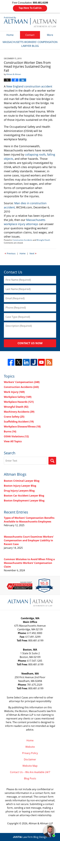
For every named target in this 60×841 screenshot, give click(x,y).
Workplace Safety (17, 397)
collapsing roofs (35, 154)
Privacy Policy (30, 753)
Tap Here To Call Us (30, 8)
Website (30, 746)
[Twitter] (18, 362)
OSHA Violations (16, 436)
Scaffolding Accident (19, 421)
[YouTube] (41, 362)
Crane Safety (14, 416)
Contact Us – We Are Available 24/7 (30, 772)
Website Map (30, 765)
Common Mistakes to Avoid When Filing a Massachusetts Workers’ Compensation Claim (29, 563)
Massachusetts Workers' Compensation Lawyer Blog (30, 22)
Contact (29, 35)
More (50, 35)
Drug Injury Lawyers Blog (19, 490)
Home (10, 35)
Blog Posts (30, 778)
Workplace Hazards (19, 402)
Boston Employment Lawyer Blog (24, 500)
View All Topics (13, 441)
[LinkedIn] (26, 362)
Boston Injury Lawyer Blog (20, 485)
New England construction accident (29, 86)
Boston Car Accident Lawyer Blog (24, 495)
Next (33, 253)
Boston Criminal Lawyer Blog (21, 480)
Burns (10, 431)
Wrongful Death (43, 240)
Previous (10, 253)
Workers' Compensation (22, 382)
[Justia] (33, 362)
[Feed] (49, 362)
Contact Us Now (30, 343)
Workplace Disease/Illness (22, 426)
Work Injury (14, 392)
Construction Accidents (22, 240)
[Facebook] (11, 362)
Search (52, 461)
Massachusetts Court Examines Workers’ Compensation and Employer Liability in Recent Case (29, 540)
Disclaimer (30, 759)
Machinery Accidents (19, 411)
